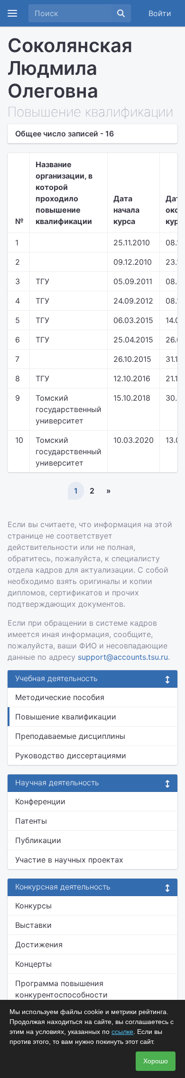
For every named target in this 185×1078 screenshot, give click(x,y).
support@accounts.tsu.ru (123, 657)
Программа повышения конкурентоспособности (61, 989)
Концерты (33, 964)
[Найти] (120, 13)
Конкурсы (33, 905)
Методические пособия (59, 697)
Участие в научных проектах (69, 859)
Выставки (33, 925)
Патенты (31, 821)
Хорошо (155, 1061)
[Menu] (12, 13)
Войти (159, 13)
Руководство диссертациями (70, 755)
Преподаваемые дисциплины (70, 736)
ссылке (122, 1031)
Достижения (39, 944)
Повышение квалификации (65, 716)
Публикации (38, 840)
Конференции (40, 801)
